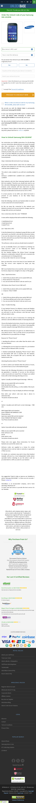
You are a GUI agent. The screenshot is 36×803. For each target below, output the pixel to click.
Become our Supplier (7, 699)
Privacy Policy (5, 728)
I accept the (14, 89)
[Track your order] (30, 2)
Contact (3, 722)
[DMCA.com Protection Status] (18, 797)
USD (22, 2)
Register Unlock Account (8, 687)
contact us (21, 130)
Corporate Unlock (6, 693)
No (27, 65)
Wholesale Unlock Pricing (8, 690)
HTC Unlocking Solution (7, 747)
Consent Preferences (18, 800)
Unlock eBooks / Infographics (9, 661)
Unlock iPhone (5, 741)
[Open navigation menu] (2, 6)
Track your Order (6, 658)
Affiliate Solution (5, 696)
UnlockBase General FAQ (8, 671)
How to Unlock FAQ (6, 674)
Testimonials (5, 667)
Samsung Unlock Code (7, 744)
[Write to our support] (27, 2)
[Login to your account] (34, 2)
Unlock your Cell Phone (7, 655)
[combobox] (17, 71)
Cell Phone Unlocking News (8, 664)
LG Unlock (4, 751)
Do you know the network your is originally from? (15, 60)
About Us (3, 719)
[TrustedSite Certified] (19, 494)
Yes (9, 65)
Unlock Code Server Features (9, 706)
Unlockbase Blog (6, 702)
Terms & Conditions (17, 89)
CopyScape (20, 793)
